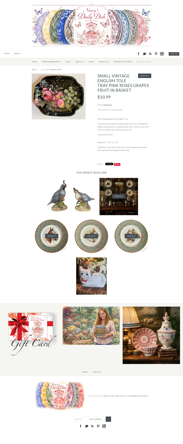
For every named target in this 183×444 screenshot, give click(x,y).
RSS (150, 54)
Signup (7, 53)
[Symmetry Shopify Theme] (31, 357)
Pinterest (156, 54)
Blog (68, 62)
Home (34, 62)
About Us (80, 62)
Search (85, 372)
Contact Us (103, 62)
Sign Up (78, 419)
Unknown (108, 105)
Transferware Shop (51, 62)
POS (122, 396)
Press (91, 62)
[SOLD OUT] (118, 179)
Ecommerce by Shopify (138, 396)
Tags (34, 69)
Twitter (144, 54)
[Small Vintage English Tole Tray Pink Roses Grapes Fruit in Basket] (59, 75)
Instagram (162, 54)
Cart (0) (174, 54)
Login (148, 62)
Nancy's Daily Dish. (111, 396)
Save (118, 164)
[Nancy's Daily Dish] (91, 1)
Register (141, 62)
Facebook (138, 54)
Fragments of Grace (123, 62)
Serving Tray (55, 69)
